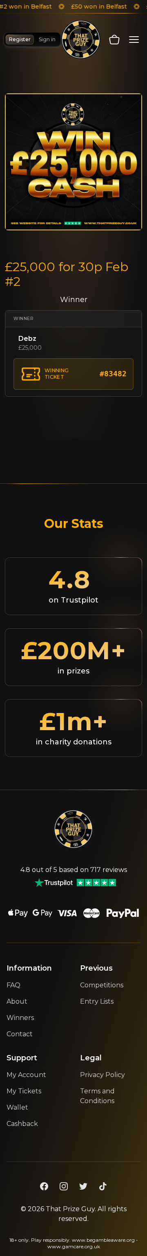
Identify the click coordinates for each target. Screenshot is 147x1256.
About (17, 1001)
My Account (26, 1075)
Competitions (101, 985)
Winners (20, 1018)
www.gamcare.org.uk (73, 1246)
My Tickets (24, 1091)
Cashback (22, 1124)
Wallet (17, 1107)
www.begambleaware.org (103, 1240)
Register (20, 39)
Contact (20, 1034)
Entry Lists (97, 1001)
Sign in (47, 39)
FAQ (13, 985)
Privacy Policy (102, 1075)
